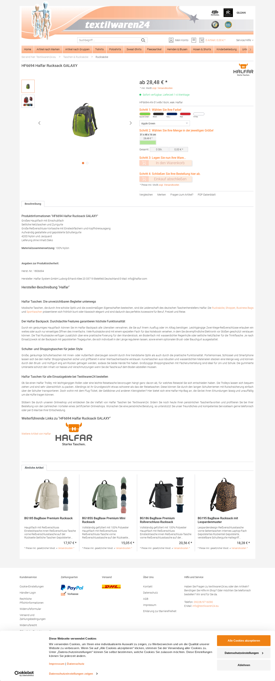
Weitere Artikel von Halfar (36, 433)
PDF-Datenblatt (207, 194)
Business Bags (244, 307)
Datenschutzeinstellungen (242, 652)
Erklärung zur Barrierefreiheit (159, 611)
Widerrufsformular (30, 608)
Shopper (230, 307)
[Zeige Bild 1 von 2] (83, 163)
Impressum (149, 604)
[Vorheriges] (39, 123)
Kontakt (147, 586)
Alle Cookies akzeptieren (244, 640)
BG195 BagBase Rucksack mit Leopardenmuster (218, 520)
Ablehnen (244, 665)
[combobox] (108, 40)
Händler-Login (28, 592)
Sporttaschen (34, 311)
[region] (79, 123)
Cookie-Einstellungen (32, 586)
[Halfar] (243, 69)
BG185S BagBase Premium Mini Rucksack (103, 520)
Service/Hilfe (243, 40)
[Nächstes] (131, 123)
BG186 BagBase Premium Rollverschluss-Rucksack (157, 520)
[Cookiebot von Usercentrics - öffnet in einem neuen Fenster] (24, 674)
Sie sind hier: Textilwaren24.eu (39, 56)
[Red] (185, 113)
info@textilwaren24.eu (205, 605)
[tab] (33, 204)
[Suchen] (143, 40)
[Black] (158, 113)
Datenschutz (150, 592)
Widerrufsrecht (28, 625)
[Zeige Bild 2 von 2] (87, 163)
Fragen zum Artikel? (181, 194)
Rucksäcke (218, 307)
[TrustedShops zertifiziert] (215, 24)
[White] (198, 113)
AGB (145, 598)
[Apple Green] (145, 113)
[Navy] (172, 113)
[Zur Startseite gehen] (137, 20)
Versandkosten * (66, 548)
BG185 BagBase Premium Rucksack (48, 518)
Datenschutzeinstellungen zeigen (71, 673)
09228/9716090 (203, 601)
